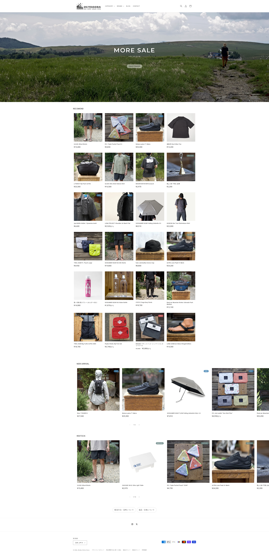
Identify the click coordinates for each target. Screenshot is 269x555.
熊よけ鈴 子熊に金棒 (173, 184)
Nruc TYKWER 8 (82, 413)
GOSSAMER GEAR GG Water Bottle (116, 302)
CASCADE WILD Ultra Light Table (132, 485)
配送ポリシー (136, 550)
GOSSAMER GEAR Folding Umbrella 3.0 (148, 223)
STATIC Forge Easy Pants (144, 302)
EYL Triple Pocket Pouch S (113, 144)
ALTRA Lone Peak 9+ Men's (175, 263)
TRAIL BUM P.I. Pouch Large (83, 263)
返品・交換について (146, 510)
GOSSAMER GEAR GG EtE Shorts (115, 263)
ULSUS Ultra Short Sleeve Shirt (115, 184)
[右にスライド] (139, 425)
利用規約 (144, 550)
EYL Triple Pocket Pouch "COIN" (177, 485)
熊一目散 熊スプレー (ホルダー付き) (85, 302)
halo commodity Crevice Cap (145, 263)
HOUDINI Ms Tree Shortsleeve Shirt (178, 223)
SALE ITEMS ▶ (134, 66)
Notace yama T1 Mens (143, 144)
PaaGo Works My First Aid (113, 344)
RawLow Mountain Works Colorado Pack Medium (180, 303)
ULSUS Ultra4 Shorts (80, 144)
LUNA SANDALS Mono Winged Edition (179, 344)
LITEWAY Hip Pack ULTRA (82, 184)
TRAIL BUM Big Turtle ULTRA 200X (85, 344)
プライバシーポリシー (98, 550)
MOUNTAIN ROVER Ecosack (145, 184)
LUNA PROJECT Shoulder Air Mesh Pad (117, 223)
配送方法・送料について (124, 510)
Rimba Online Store (84, 550)
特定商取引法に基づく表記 (113, 550)
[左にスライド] (130, 425)
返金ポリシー (126, 550)
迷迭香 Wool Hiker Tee (174, 144)
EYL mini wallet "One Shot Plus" (222, 413)
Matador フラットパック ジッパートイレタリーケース (149, 344)
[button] (110, 6)
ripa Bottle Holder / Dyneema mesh (85, 223)
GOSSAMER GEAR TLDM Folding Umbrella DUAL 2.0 (184, 413)
